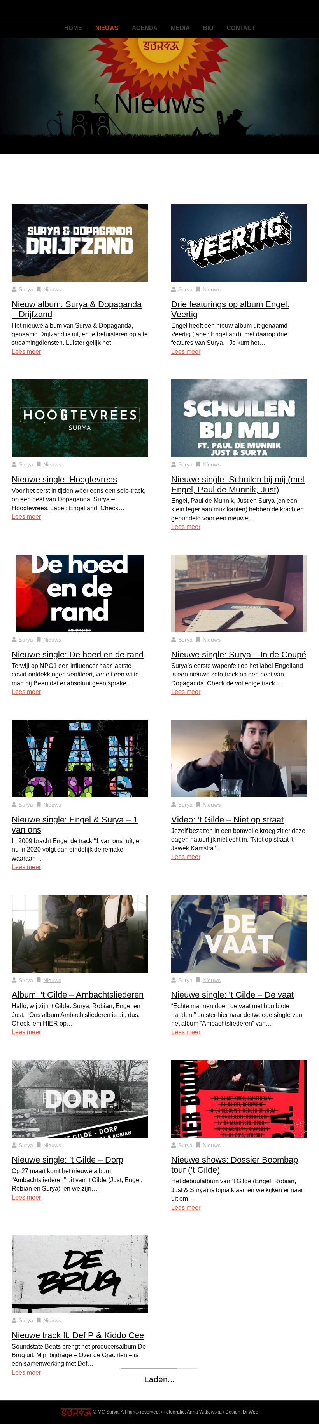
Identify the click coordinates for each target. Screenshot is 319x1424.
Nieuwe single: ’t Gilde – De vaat (232, 995)
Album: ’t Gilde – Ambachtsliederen (78, 995)
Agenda (145, 27)
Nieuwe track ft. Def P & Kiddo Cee (78, 1335)
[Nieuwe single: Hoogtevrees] (80, 417)
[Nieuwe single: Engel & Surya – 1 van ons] (80, 758)
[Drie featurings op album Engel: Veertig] (239, 242)
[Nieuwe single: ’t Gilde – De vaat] (239, 933)
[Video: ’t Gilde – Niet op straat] (239, 758)
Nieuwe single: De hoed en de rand (78, 654)
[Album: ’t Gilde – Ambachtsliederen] (80, 933)
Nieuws (107, 27)
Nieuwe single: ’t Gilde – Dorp (67, 1160)
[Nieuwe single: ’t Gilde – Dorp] (80, 1098)
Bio (208, 27)
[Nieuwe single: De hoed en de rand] (80, 593)
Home (73, 27)
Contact (241, 27)
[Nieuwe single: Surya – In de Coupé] (239, 593)
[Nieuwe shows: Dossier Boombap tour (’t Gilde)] (239, 1098)
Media (180, 27)
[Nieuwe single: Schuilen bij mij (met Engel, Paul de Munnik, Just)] (239, 417)
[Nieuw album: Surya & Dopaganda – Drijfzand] (80, 242)
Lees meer (26, 351)
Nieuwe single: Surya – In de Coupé (238, 654)
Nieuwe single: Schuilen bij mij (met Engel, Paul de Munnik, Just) (238, 484)
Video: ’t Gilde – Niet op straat (227, 819)
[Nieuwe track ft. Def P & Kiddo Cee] (80, 1273)
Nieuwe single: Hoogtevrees (64, 479)
